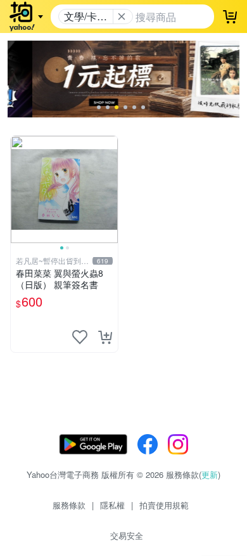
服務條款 (69, 505)
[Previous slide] (19, 189)
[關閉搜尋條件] (121, 16)
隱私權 (112, 505)
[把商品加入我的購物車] (105, 337)
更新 (209, 474)
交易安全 (126, 535)
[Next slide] (109, 189)
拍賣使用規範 (164, 505)
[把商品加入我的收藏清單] (79, 337)
